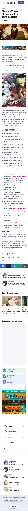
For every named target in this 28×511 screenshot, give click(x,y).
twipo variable (20, 498)
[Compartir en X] (8, 266)
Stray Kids (22, 65)
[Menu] (3, 2)
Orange (13, 187)
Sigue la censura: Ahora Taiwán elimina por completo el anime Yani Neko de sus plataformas (16, 491)
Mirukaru (4, 20)
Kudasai (19, 313)
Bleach (15, 201)
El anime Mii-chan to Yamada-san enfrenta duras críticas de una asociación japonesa (16, 478)
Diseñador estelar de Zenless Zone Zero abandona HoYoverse (16, 283)
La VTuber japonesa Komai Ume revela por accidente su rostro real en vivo (16, 277)
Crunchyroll (16, 115)
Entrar (21, 2)
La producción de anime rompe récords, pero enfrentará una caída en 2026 (11, 311)
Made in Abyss (17, 208)
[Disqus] (14, 344)
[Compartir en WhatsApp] (19, 266)
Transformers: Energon (18, 176)
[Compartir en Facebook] (3, 266)
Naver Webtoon (9, 125)
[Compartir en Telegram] (14, 266)
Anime (3, 8)
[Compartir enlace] (25, 266)
